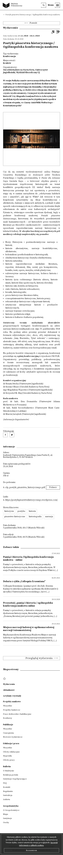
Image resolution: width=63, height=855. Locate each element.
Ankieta (6, 799)
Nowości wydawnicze (12, 737)
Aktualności (8, 690)
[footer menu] (5, 679)
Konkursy (7, 718)
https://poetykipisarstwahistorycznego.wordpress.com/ (31, 500)
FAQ (5, 783)
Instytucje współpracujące (15, 779)
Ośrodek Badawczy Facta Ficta (18, 70)
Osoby (6, 822)
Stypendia (7, 756)
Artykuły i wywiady (12, 696)
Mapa (5, 814)
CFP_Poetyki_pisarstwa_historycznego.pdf (25, 487)
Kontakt (6, 787)
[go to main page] (13, 6)
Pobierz (53, 487)
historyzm (9, 511)
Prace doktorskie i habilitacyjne (17, 714)
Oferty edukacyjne (11, 752)
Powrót (33, 23)
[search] (43, 5)
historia (32, 511)
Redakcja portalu (10, 775)
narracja (49, 516)
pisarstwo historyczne (14, 516)
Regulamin (8, 791)
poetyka (21, 511)
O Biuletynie (8, 770)
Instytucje (7, 818)
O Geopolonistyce (11, 810)
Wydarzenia (9, 684)
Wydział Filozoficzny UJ (28, 72)
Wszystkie (7, 706)
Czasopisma (8, 733)
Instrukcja (7, 795)
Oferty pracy (9, 760)
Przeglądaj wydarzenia (39, 658)
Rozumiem (31, 850)
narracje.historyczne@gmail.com (18, 329)
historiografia (35, 516)
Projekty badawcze (11, 710)
